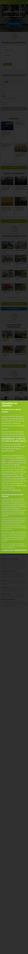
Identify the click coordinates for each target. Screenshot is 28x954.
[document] (14, 477)
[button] (25, 402)
